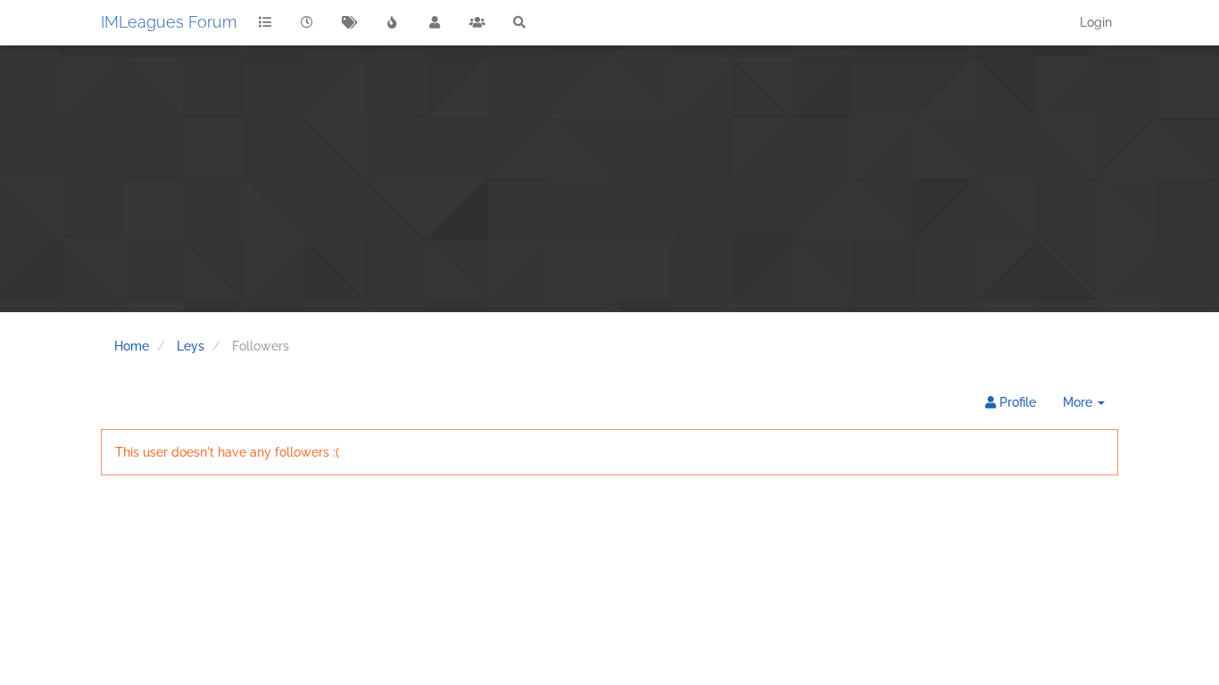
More (1090, 407)
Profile (1016, 402)
